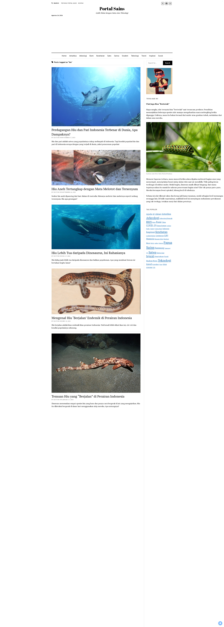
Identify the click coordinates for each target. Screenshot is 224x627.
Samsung (159, 247)
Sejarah (150, 256)
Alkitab (158, 214)
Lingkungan (160, 236)
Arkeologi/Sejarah (166, 218)
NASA (152, 243)
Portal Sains (112, 9)
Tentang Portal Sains (69, 3)
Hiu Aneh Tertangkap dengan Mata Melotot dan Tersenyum (95, 189)
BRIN (149, 222)
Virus (160, 264)
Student (125, 56)
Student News (151, 261)
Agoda (149, 214)
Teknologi (135, 56)
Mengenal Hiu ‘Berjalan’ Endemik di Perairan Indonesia (92, 318)
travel (149, 264)
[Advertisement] (112, 33)
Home (64, 56)
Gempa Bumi (158, 229)
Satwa (116, 56)
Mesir (148, 243)
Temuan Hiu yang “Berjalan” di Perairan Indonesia (88, 396)
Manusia (150, 238)
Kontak (80, 3)
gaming (152, 229)
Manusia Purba (159, 239)
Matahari (166, 239)
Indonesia (166, 229)
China (164, 222)
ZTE (154, 267)
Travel (143, 56)
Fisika (148, 229)
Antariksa (73, 56)
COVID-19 (151, 225)
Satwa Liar (160, 253)
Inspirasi (152, 56)
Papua (168, 242)
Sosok (160, 56)
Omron (160, 243)
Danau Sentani (161, 226)
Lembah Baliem (150, 236)
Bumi (91, 56)
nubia (156, 243)
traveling (155, 264)
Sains (109, 56)
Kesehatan (100, 56)
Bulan (154, 222)
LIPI (166, 235)
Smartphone (159, 256)
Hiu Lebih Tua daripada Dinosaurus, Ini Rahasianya (88, 253)
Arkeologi (83, 56)
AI (153, 214)
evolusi (169, 226)
